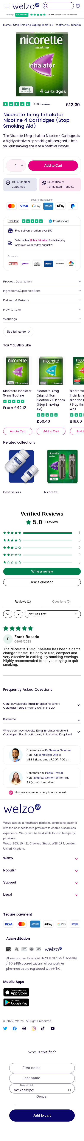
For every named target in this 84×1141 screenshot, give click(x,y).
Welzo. (20, 1021)
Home (7, 25)
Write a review (42, 571)
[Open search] (7, 614)
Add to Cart (17, 431)
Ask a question (42, 582)
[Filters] (18, 614)
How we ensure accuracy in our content (40, 792)
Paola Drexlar (54, 772)
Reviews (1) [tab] (23, 601)
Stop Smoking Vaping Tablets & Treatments (41, 25)
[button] (7, 5)
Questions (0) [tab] (61, 601)
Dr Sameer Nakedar (58, 750)
